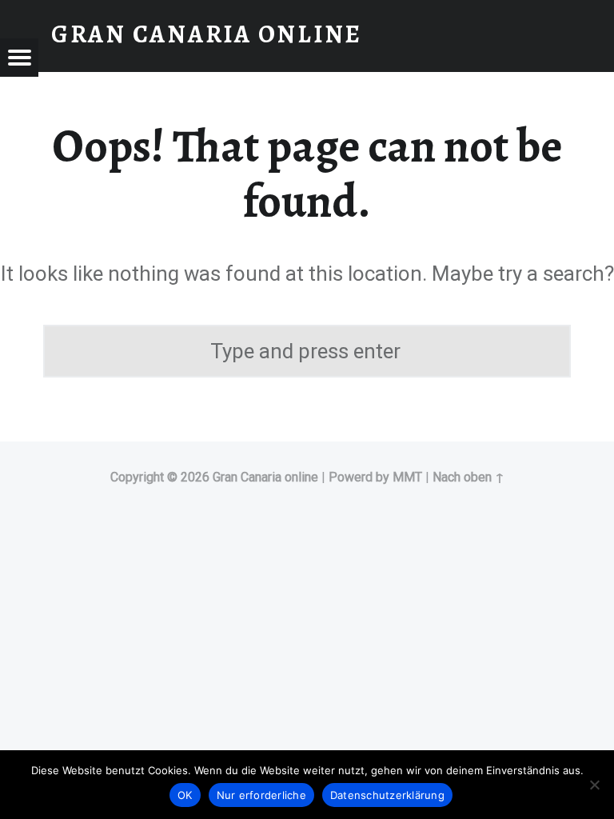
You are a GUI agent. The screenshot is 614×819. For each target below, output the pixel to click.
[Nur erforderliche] (594, 785)
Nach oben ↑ (468, 477)
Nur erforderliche (261, 795)
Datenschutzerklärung (387, 795)
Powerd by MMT (375, 477)
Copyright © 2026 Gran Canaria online (214, 477)
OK (185, 795)
